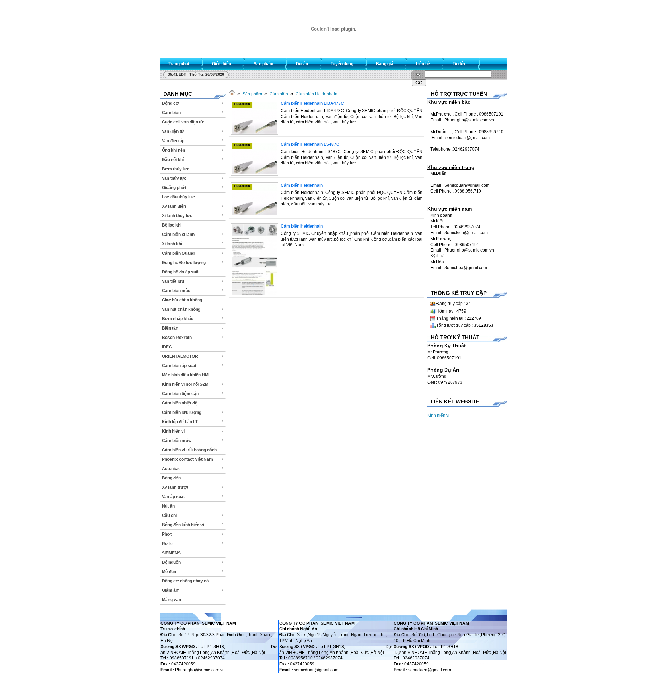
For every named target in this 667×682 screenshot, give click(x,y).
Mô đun (169, 571)
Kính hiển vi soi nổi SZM (185, 384)
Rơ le (167, 543)
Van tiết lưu (173, 281)
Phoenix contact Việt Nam (187, 459)
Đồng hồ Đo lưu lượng (184, 262)
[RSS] (495, 62)
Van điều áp (173, 140)
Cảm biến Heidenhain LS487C (310, 144)
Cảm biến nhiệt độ (179, 403)
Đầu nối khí (173, 159)
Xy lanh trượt (175, 487)
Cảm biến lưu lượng (181, 412)
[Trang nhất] (232, 94)
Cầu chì (169, 515)
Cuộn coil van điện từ (183, 122)
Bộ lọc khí (171, 225)
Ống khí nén (173, 150)
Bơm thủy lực (175, 169)
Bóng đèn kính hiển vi (183, 524)
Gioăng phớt (174, 187)
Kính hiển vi (173, 431)
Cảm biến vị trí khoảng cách (189, 449)
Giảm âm (171, 590)
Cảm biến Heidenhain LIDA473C (312, 103)
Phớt (167, 534)
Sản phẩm (252, 94)
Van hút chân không (181, 309)
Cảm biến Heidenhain (316, 94)
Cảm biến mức (176, 440)
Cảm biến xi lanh (178, 234)
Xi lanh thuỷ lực (177, 215)
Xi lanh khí (172, 243)
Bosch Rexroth (177, 337)
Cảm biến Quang (178, 253)
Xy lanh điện (174, 206)
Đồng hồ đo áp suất (181, 272)
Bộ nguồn (171, 562)
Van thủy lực (174, 178)
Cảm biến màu (176, 290)
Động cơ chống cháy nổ (185, 581)
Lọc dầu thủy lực (178, 197)
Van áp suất (173, 496)
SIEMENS (171, 553)
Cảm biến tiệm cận (180, 393)
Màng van (171, 599)
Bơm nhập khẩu (177, 318)
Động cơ (170, 103)
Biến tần (170, 328)
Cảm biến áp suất (179, 365)
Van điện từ (173, 131)
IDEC (167, 346)
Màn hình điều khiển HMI (185, 375)
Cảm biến (171, 112)
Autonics (171, 468)
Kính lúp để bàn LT (180, 421)
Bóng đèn (171, 478)
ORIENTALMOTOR (180, 356)
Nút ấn (168, 506)
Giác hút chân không (182, 300)
